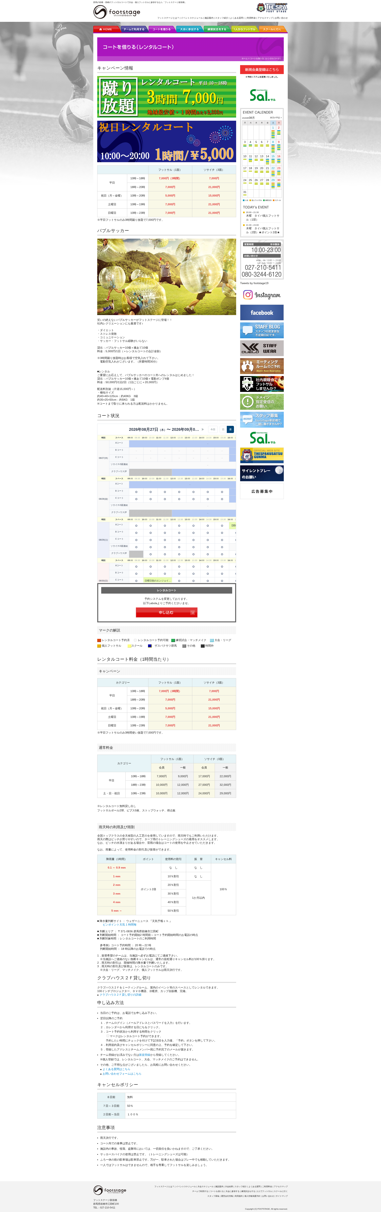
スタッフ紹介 (221, 18)
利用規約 (239, 1196)
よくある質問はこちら (116, 1069)
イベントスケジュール (192, 18)
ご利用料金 (250, 18)
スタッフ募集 (213, 1196)
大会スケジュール (206, 1186)
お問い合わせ (281, 18)
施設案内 (209, 18)
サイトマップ (282, 1196)
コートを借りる (217, 1191)
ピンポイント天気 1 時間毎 (120, 924)
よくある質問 (236, 18)
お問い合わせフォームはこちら (122, 1073)
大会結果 (229, 1186)
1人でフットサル (264, 1191)
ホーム (245, 58)
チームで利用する (200, 1191)
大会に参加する (233, 1191)
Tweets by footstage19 (254, 283)
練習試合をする (248, 1191)
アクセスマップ (265, 18)
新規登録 (144, 1054)
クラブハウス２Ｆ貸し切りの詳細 (120, 994)
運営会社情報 (227, 1196)
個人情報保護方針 (252, 1196)
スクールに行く (281, 1191)
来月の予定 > (276, 118)
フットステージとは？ (168, 18)
